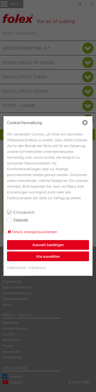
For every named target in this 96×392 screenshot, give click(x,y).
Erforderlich (24, 212)
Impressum (37, 267)
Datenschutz (17, 267)
